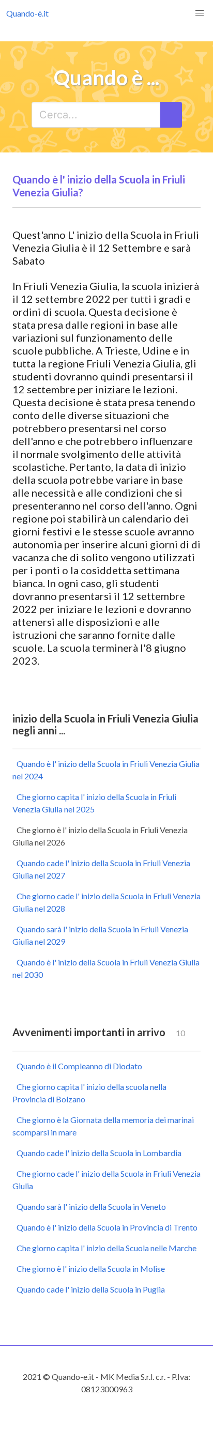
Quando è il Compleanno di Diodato (79, 1066)
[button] (199, 13)
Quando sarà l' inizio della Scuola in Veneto (91, 1206)
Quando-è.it (27, 13)
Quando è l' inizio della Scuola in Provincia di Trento (107, 1227)
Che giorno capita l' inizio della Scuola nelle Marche (106, 1248)
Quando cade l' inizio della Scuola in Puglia (91, 1289)
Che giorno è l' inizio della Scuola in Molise (91, 1268)
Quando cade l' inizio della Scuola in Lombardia (99, 1153)
